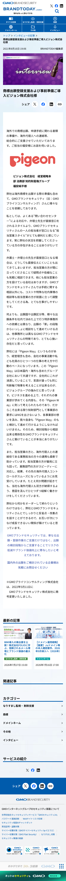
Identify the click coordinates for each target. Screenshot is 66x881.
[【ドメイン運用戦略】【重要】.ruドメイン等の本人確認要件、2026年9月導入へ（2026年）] (48, 632)
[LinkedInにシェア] (51, 104)
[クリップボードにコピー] (60, 104)
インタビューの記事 (24, 35)
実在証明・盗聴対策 (10, 827)
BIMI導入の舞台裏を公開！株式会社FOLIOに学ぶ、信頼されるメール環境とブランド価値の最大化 (17, 648)
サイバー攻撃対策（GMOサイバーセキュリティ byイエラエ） (28, 831)
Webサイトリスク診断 (32, 819)
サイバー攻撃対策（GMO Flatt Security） (20, 834)
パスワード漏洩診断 (10, 819)
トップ (6, 35)
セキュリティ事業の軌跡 (12, 838)
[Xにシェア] (35, 104)
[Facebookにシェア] (43, 104)
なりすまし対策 (48, 834)
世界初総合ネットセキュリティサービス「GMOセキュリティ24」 (30, 815)
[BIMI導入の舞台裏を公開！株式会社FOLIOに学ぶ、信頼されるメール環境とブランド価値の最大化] (17, 632)
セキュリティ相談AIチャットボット (17, 823)
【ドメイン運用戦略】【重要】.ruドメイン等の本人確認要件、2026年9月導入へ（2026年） (48, 647)
